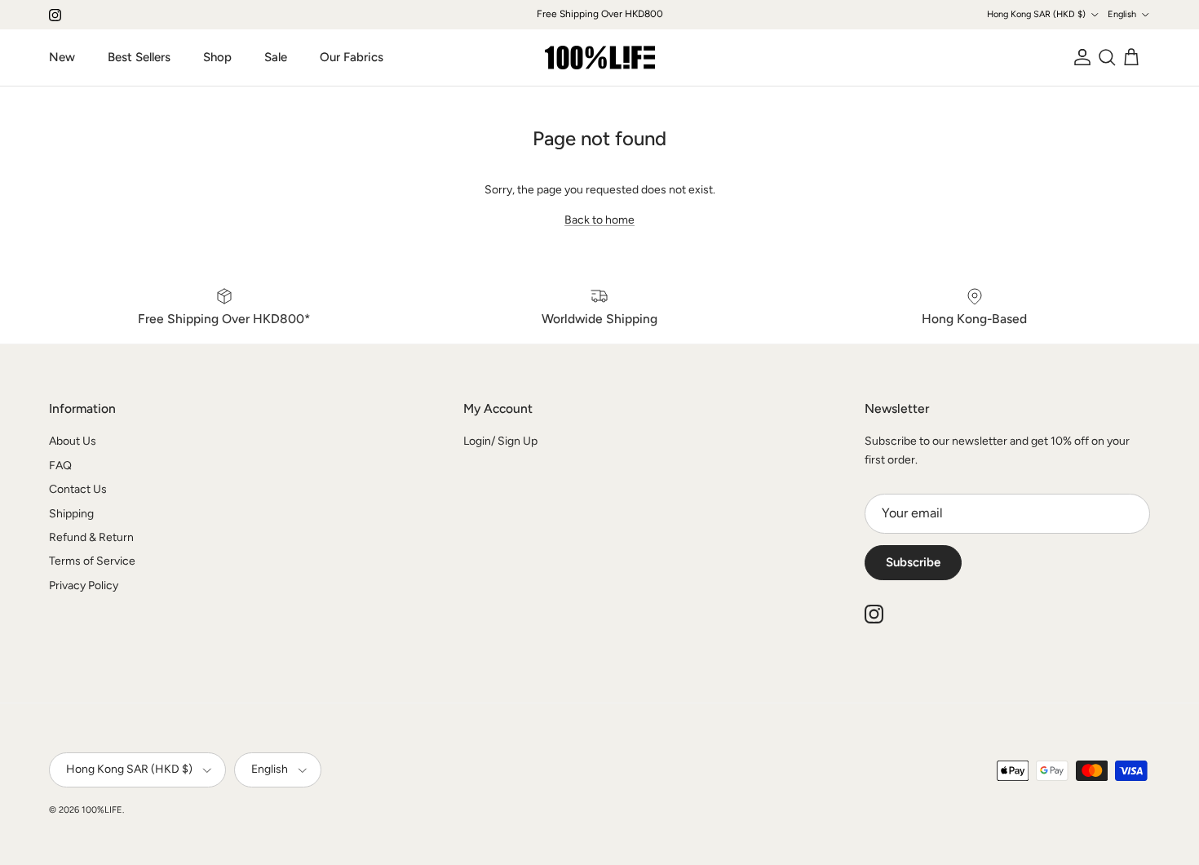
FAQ (60, 465)
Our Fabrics (351, 57)
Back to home (599, 220)
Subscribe (913, 562)
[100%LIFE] (600, 57)
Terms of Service (92, 561)
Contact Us (78, 489)
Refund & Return (91, 537)
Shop (217, 57)
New (62, 57)
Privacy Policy (83, 585)
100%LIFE (102, 810)
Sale (275, 57)
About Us (72, 441)
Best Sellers (139, 57)
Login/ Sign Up (500, 441)
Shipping (71, 514)
